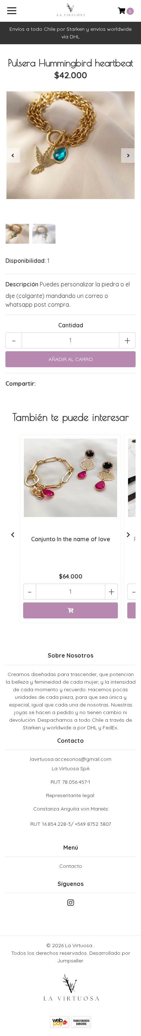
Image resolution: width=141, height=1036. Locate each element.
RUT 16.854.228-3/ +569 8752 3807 (70, 824)
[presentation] (12, 155)
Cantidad (70, 325)
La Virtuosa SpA (70, 788)
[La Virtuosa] (70, 11)
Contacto (70, 866)
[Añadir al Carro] (70, 610)
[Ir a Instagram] (70, 904)
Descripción (21, 284)
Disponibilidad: (25, 260)
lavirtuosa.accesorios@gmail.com (70, 759)
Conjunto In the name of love (70, 539)
